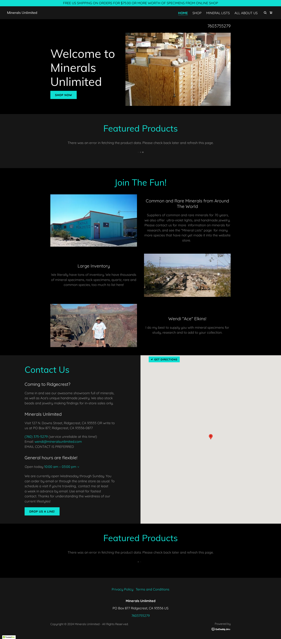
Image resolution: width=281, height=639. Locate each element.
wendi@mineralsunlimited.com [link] (58, 441)
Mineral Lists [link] (218, 13)
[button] (78, 467)
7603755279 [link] (219, 26)
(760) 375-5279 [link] (36, 436)
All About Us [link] (246, 13)
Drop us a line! (42, 511)
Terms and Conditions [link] (152, 589)
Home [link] (183, 13)
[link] (22, 13)
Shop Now (63, 95)
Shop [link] (197, 13)
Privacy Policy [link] (122, 589)
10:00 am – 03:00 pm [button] (60, 467)
